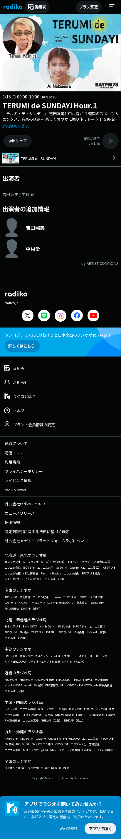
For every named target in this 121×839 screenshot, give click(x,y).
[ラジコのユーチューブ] (93, 316)
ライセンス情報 (18, 480)
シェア (21, 141)
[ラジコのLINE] (44, 316)
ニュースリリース (20, 513)
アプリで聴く (100, 828)
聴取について (16, 443)
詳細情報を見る (15, 126)
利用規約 (12, 462)
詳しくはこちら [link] (21, 346)
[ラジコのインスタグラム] (60, 316)
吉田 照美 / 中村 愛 (18, 194)
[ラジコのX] (27, 316)
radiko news (15, 489)
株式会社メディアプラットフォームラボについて (46, 540)
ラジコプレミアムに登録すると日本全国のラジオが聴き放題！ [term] (58, 335)
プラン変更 (88, 7)
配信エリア (14, 453)
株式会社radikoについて (25, 504)
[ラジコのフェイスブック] (77, 316)
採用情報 (12, 522)
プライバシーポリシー (24, 471)
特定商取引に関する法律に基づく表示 (37, 531)
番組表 (40, 7)
